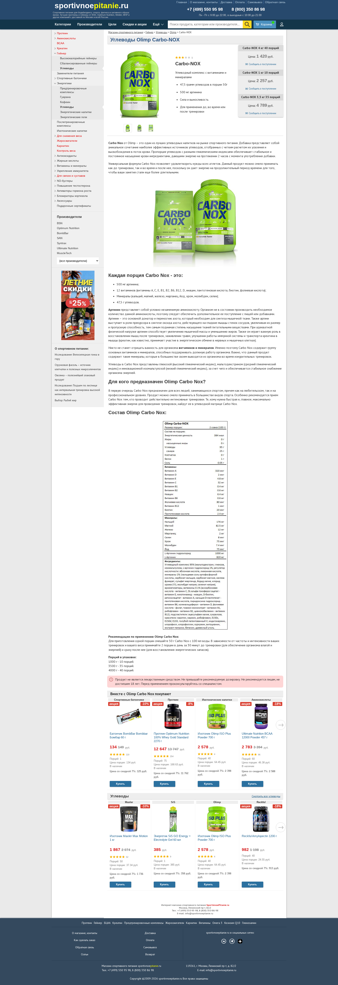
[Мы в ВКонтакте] (222, 941)
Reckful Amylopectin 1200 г (259, 836)
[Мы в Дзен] (238, 941)
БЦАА (107, 923)
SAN (59, 238)
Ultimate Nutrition (67, 248)
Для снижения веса (69, 135)
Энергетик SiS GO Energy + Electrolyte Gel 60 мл (172, 837)
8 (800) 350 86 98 (248, 9)
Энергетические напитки (76, 112)
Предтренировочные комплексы (73, 90)
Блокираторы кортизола (72, 195)
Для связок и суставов (71, 175)
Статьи (84, 954)
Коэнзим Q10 (232, 923)
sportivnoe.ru (92, 5)
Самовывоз (255, 2)
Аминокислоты (66, 38)
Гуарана (65, 97)
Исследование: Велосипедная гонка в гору (77, 357)
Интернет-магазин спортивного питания (195, 905)
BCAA (60, 43)
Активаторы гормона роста (74, 190)
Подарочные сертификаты (74, 205)
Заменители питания (70, 73)
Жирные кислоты (68, 160)
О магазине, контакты (204, 2)
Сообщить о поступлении (262, 64)
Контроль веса (66, 150)
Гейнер (149, 32)
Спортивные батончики (72, 78)
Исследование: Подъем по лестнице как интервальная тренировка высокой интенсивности (77, 390)
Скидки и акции (135, 24)
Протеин (62, 33)
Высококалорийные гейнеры (78, 58)
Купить (120, 783)
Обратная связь (275, 2)
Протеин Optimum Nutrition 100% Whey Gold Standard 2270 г (171, 737)
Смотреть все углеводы (266, 796)
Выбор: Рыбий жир (65, 400)
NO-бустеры (65, 180)
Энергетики (64, 83)
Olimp (173, 32)
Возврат (150, 954)
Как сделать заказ (84, 940)
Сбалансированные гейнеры (78, 63)
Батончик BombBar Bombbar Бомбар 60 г (129, 735)
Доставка (226, 2)
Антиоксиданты (66, 155)
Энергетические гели (73, 117)
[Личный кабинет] (281, 24)
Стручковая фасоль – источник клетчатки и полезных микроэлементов (78, 367)
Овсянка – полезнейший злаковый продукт (75, 377)
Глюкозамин (249, 923)
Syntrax (61, 243)
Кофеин (65, 102)
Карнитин (63, 145)
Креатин (62, 48)
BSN (59, 223)
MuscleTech (64, 253)
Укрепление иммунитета (72, 170)
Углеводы (161, 32)
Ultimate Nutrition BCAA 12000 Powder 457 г (257, 735)
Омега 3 (217, 923)
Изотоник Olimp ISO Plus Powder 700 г (214, 735)
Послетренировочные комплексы (71, 123)
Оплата (240, 2)
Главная (181, 2)
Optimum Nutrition (68, 228)
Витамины (204, 923)
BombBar (62, 233)
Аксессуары (64, 200)
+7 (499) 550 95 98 (205, 9)
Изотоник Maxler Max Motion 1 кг (129, 837)
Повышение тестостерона (73, 185)
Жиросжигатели (67, 140)
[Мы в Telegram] (230, 941)
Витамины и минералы (71, 165)
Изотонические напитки (72, 130)
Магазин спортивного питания (125, 32)
